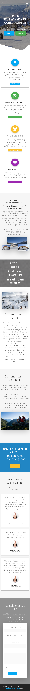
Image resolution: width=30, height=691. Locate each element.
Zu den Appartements (15, 117)
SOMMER (20, 33)
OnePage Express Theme (12, 688)
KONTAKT (15, 466)
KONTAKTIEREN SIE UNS (15, 181)
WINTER (9, 33)
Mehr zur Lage (15, 83)
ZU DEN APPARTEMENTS (15, 150)
